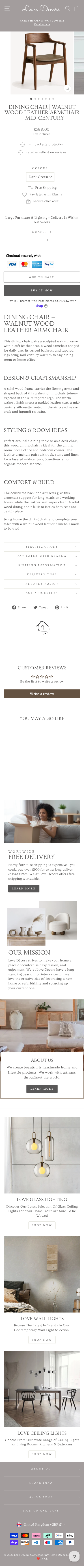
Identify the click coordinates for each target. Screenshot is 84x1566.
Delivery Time (42, 574)
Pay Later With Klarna (42, 556)
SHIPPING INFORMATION (42, 565)
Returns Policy (42, 583)
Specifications (42, 546)
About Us (40, 1468)
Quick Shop (41, 1496)
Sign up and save (41, 1510)
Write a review (42, 694)
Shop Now (42, 1225)
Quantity (42, 231)
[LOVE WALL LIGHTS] (42, 1274)
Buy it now (42, 290)
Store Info (40, 1482)
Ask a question (42, 593)
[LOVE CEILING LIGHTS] (42, 1389)
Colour (40, 168)
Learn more (23, 888)
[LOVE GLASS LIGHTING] (42, 1155)
